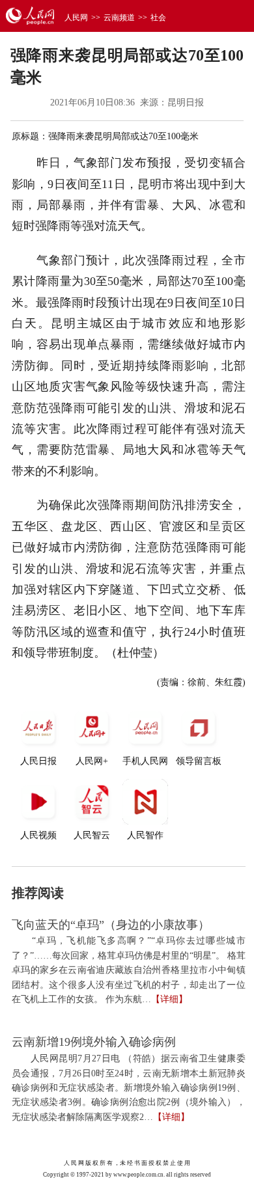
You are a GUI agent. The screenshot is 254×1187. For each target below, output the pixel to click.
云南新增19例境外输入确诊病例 (94, 1041)
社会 (158, 17)
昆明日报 (185, 102)
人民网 (76, 17)
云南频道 (119, 17)
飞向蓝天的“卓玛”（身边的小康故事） (111, 924)
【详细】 (169, 999)
